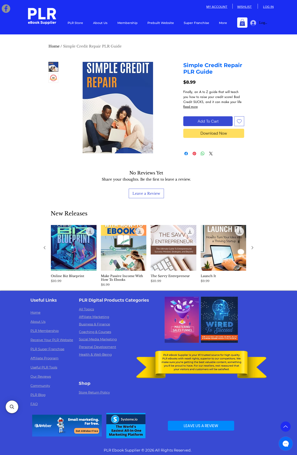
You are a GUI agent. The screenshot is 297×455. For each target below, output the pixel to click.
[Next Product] (252, 247)
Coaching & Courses (95, 332)
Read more (190, 107)
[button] (242, 22)
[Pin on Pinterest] (194, 153)
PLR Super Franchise (47, 349)
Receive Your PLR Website (51, 340)
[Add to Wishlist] (239, 121)
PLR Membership (44, 331)
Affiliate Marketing (94, 317)
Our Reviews (40, 376)
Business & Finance (94, 324)
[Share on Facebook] (186, 153)
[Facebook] (6, 8)
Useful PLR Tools (43, 367)
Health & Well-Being (95, 354)
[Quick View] (74, 248)
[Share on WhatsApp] (202, 153)
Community (40, 386)
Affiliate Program (44, 358)
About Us (37, 322)
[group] (148, 256)
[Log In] (252, 23)
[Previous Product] (44, 247)
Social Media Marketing (98, 339)
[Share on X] (211, 153)
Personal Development (97, 347)
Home (54, 46)
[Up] (285, 426)
